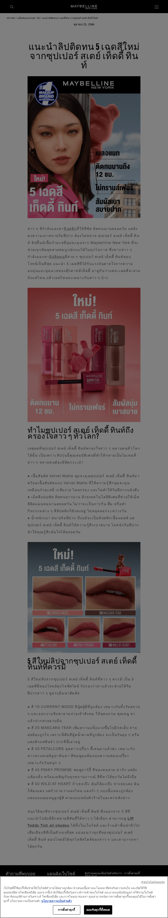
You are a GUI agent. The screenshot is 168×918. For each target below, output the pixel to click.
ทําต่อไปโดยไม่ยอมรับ (153, 882)
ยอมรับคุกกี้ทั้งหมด (98, 909)
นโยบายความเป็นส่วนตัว (56, 901)
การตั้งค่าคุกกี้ (66, 909)
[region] (84, 897)
